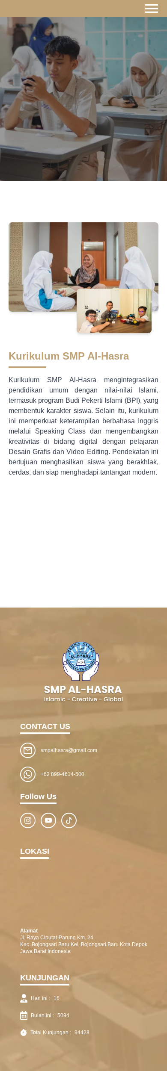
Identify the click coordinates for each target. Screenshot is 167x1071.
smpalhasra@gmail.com (69, 750)
